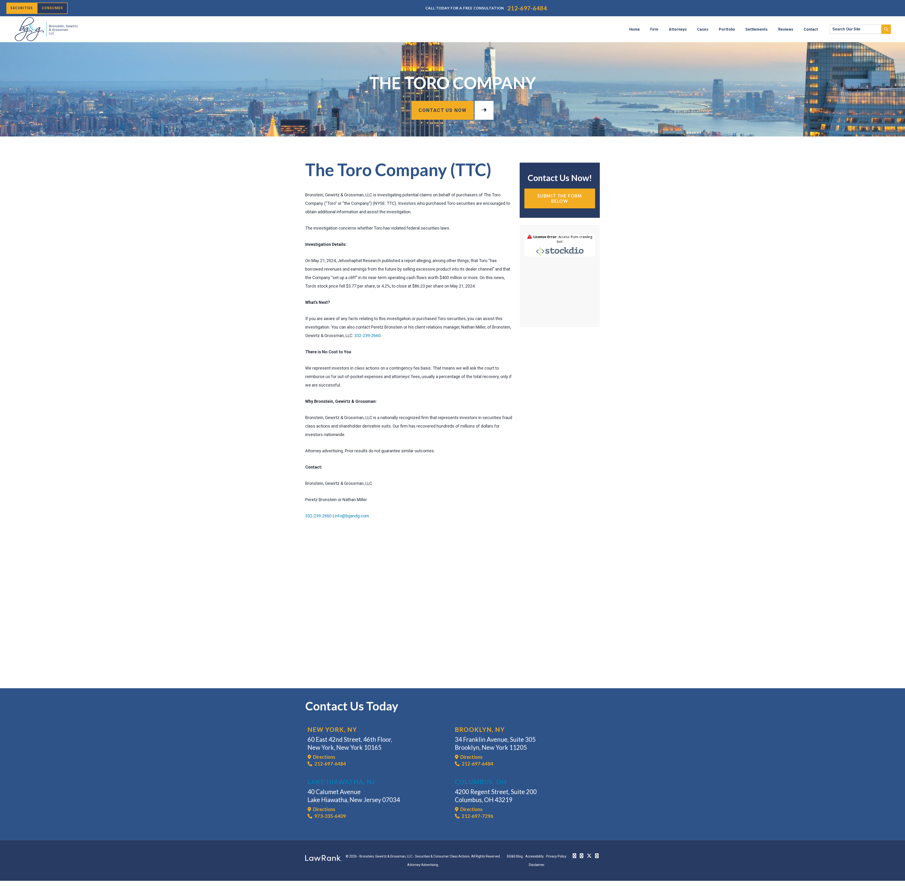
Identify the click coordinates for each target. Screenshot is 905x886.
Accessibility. (534, 856)
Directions (323, 757)
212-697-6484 (527, 8)
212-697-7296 (477, 816)
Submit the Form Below (559, 198)
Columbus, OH (481, 782)
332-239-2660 (367, 335)
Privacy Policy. (556, 856)
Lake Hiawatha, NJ (341, 782)
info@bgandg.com (352, 515)
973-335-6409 (329, 816)
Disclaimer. (537, 865)
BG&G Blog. (515, 856)
